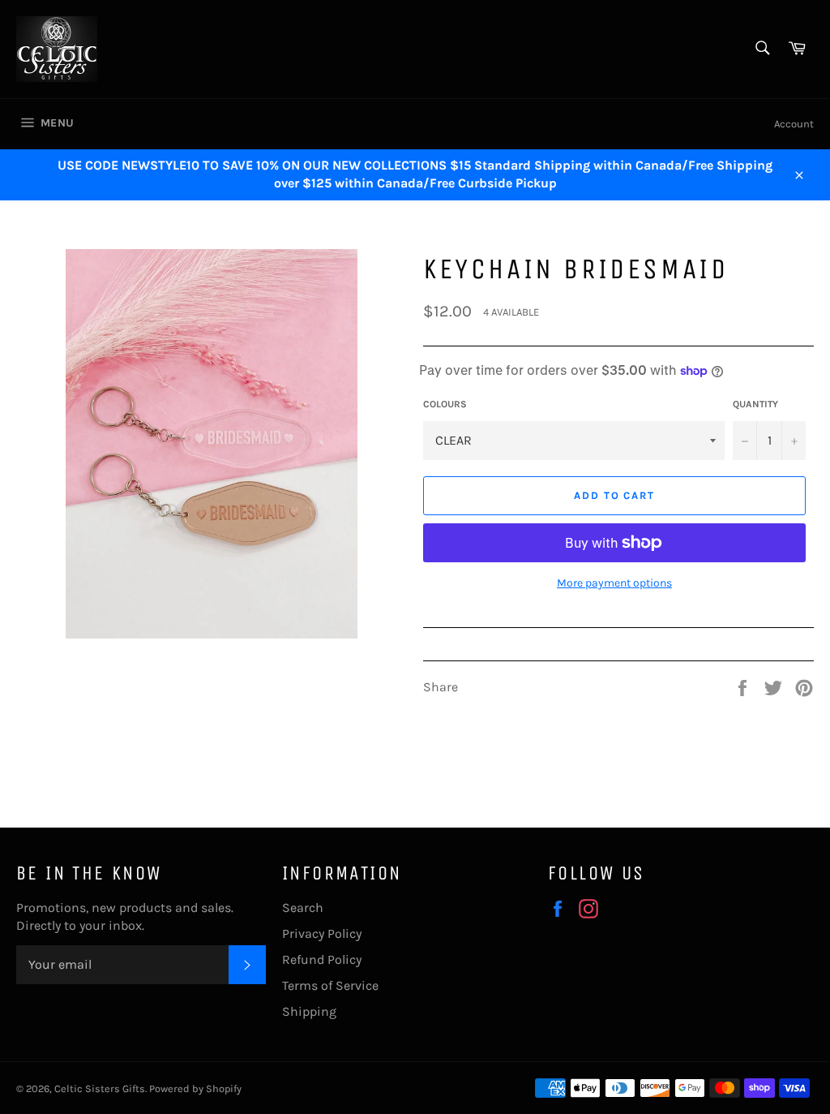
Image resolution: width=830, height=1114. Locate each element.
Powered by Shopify (195, 1088)
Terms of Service (330, 985)
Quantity (755, 404)
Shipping (309, 1011)
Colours (445, 404)
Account (794, 124)
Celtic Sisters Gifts (99, 1088)
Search (302, 907)
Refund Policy (322, 959)
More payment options (614, 583)
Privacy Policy (322, 933)
